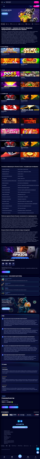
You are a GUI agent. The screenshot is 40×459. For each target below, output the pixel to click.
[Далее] (34, 24)
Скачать (36, 1)
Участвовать (5, 13)
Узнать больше (6, 308)
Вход (31, 6)
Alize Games (29, 414)
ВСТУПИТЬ (5, 407)
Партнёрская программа (20, 427)
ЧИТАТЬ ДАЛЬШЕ (13, 407)
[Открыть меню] (1, 6)
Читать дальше (6, 271)
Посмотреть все (11, 46)
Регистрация (36, 6)
